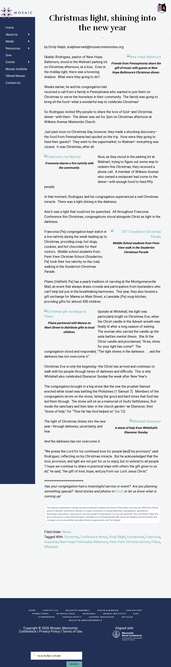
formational (135, 537)
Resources (13, 48)
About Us (12, 34)
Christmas (71, 537)
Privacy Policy (49, 631)
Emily (119, 491)
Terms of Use (72, 631)
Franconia (153, 537)
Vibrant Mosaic (15, 76)
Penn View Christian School (129, 542)
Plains (155, 542)
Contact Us (13, 83)
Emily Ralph (117, 537)
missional (51, 542)
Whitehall (51, 547)
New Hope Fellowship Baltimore (84, 542)
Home (10, 27)
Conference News (93, 537)
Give (9, 55)
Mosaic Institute (16, 69)
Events (10, 62)
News (66, 532)
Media (10, 41)
